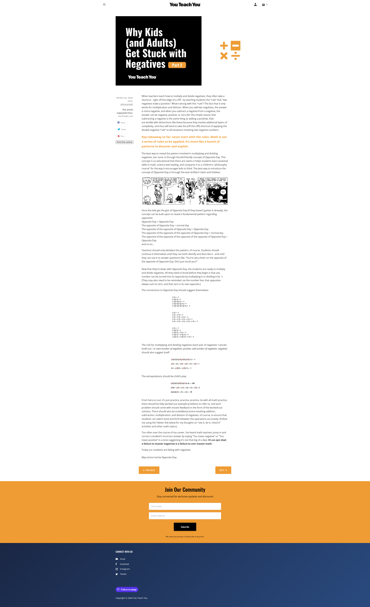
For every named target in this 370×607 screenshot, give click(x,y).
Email (122, 559)
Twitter (123, 574)
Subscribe (185, 527)
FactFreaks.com (125, 116)
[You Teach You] (185, 4)
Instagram (125, 569)
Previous (150, 470)
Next (222, 470)
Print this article (124, 142)
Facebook (124, 564)
